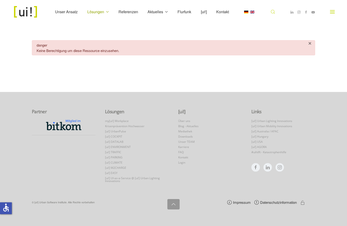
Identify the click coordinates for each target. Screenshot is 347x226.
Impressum (242, 202)
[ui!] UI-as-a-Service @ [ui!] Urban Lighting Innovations (132, 179)
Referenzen (128, 11)
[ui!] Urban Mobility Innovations (271, 126)
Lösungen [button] (95, 11)
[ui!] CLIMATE (114, 163)
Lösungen (114, 112)
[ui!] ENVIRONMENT (118, 147)
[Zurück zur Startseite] (26, 11)
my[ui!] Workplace (117, 121)
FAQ (181, 152)
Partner (39, 112)
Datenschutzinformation (278, 202)
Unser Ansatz (66, 11)
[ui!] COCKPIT (113, 137)
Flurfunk (184, 11)
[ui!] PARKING (114, 157)
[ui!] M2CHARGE (115, 168)
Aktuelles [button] (155, 11)
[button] (273, 11)
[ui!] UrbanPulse (115, 131)
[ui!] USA (257, 142)
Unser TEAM (186, 142)
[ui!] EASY (111, 173)
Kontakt (222, 11)
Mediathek (185, 131)
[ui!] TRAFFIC (113, 152)
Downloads (185, 137)
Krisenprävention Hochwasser (124, 126)
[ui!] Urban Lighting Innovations (271, 121)
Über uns (184, 121)
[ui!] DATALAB (114, 142)
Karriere (183, 147)
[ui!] (204, 11)
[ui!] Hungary (259, 137)
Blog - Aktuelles (188, 126)
